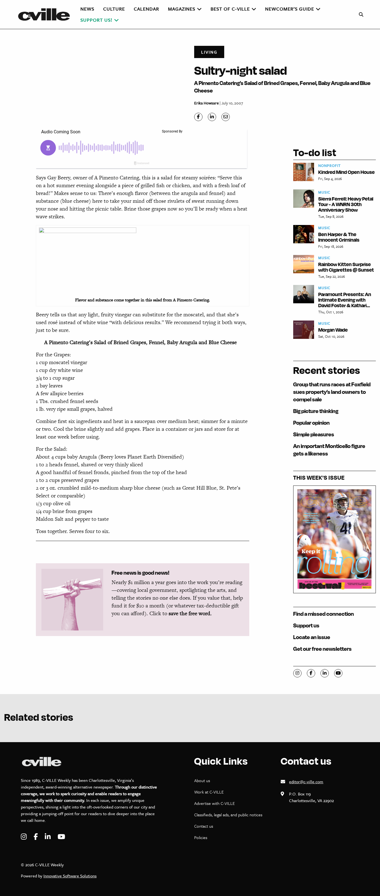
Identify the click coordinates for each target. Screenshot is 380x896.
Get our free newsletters (322, 648)
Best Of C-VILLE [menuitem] (230, 8)
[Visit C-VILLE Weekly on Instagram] (24, 836)
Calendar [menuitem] (146, 8)
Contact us (203, 826)
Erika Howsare (206, 103)
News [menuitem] (87, 8)
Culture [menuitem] (114, 8)
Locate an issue (311, 637)
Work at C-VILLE (209, 792)
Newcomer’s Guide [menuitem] (289, 8)
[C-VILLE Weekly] (46, 14)
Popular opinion (311, 422)
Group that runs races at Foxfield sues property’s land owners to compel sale (332, 392)
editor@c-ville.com (306, 782)
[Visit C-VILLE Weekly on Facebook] (36, 836)
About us (202, 780)
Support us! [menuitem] (96, 19)
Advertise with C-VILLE (214, 803)
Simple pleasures (313, 434)
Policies (200, 837)
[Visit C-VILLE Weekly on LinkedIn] (48, 836)
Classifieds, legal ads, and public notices (228, 814)
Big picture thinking (315, 410)
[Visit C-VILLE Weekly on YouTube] (61, 836)
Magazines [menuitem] (181, 8)
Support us (306, 625)
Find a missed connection (323, 613)
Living (209, 52)
